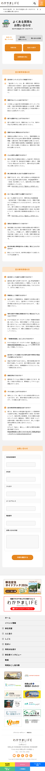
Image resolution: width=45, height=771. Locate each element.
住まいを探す (31, 47)
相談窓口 (29, 732)
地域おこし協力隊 (7, 768)
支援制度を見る (22, 57)
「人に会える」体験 (37, 764)
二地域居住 (22, 769)
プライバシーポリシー (19, 732)
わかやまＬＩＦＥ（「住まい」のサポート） (25, 186)
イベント (22, 764)
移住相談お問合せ (7, 764)
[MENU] (41, 3)
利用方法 (13, 47)
